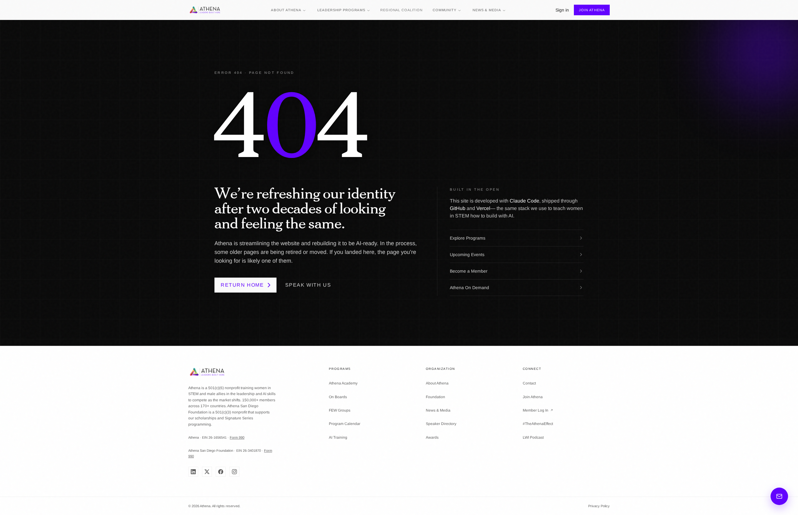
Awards (432, 437)
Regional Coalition (401, 10)
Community (444, 10)
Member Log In (538, 410)
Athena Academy (343, 383)
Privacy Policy (599, 506)
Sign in (562, 9)
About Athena (286, 10)
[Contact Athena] (779, 496)
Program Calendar (344, 424)
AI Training (338, 437)
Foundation (435, 397)
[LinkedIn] (193, 472)
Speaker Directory (441, 424)
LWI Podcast (533, 437)
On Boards (338, 397)
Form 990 (237, 437)
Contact (529, 383)
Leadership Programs (341, 10)
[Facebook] (221, 472)
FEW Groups (339, 410)
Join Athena (592, 10)
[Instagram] (234, 472)
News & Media (487, 10)
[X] (207, 472)
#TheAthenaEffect (538, 424)
